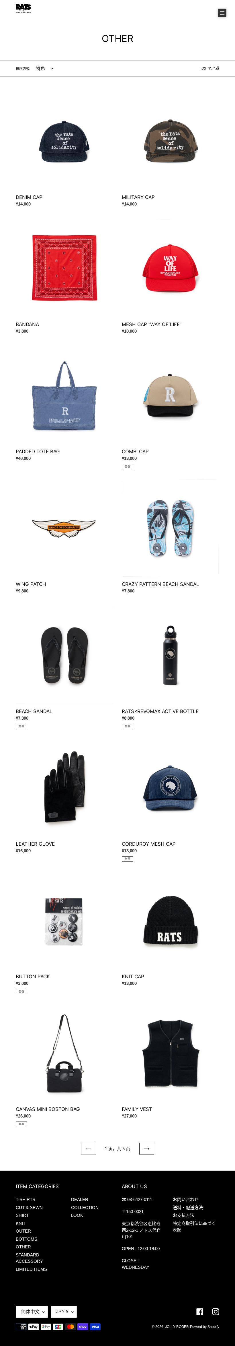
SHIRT (22, 1215)
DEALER (79, 1199)
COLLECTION (85, 1207)
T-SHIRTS (25, 1199)
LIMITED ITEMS (31, 1269)
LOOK (77, 1215)
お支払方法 (183, 1215)
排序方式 (23, 69)
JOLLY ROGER (177, 1327)
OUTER (23, 1231)
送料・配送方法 (188, 1207)
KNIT (21, 1223)
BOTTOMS (26, 1239)
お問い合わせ (186, 1199)
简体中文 (30, 1311)
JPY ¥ (62, 1311)
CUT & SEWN (29, 1207)
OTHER (23, 1246)
